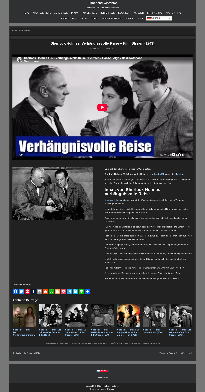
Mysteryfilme (173, 13)
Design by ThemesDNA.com (102, 389)
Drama (74, 13)
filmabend (95, 48)
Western (129, 18)
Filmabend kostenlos (103, 3)
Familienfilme (89, 13)
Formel (121, 230)
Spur (152, 343)
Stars (141, 18)
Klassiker (123, 13)
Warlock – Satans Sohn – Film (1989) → (177, 353)
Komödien (138, 13)
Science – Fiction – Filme (74, 18)
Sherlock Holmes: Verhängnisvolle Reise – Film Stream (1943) (102, 43)
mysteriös (111, 343)
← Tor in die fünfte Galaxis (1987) (25, 353)
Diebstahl (64, 343)
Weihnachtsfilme (111, 18)
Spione (145, 343)
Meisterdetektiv (96, 343)
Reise (119, 343)
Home (26, 13)
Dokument (75, 343)
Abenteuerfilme (42, 13)
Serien (94, 18)
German (155, 18)
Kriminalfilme (154, 13)
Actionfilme (61, 13)
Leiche (84, 343)
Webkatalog (102, 377)
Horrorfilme (107, 13)
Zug (158, 343)
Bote (55, 343)
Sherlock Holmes (113, 200)
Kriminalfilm (160, 174)
